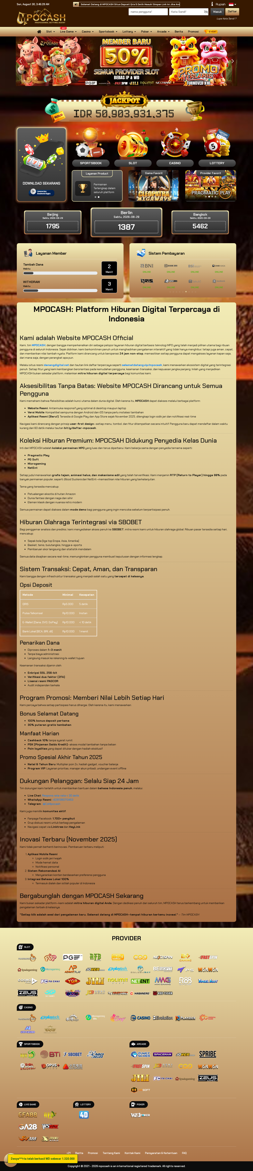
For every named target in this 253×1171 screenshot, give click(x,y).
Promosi (193, 31)
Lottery (128, 31)
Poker (145, 31)
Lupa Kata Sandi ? (226, 18)
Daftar (232, 11)
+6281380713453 (62, 799)
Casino (86, 31)
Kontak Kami (132, 1153)
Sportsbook (106, 31)
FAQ (184, 1153)
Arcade (161, 31)
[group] (210, 185)
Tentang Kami (111, 1153)
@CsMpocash (51, 804)
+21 (68, 1153)
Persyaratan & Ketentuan (161, 1153)
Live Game (67, 31)
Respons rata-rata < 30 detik (60, 795)
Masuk (217, 11)
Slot (49, 31)
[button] (232, 61)
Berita (179, 31)
